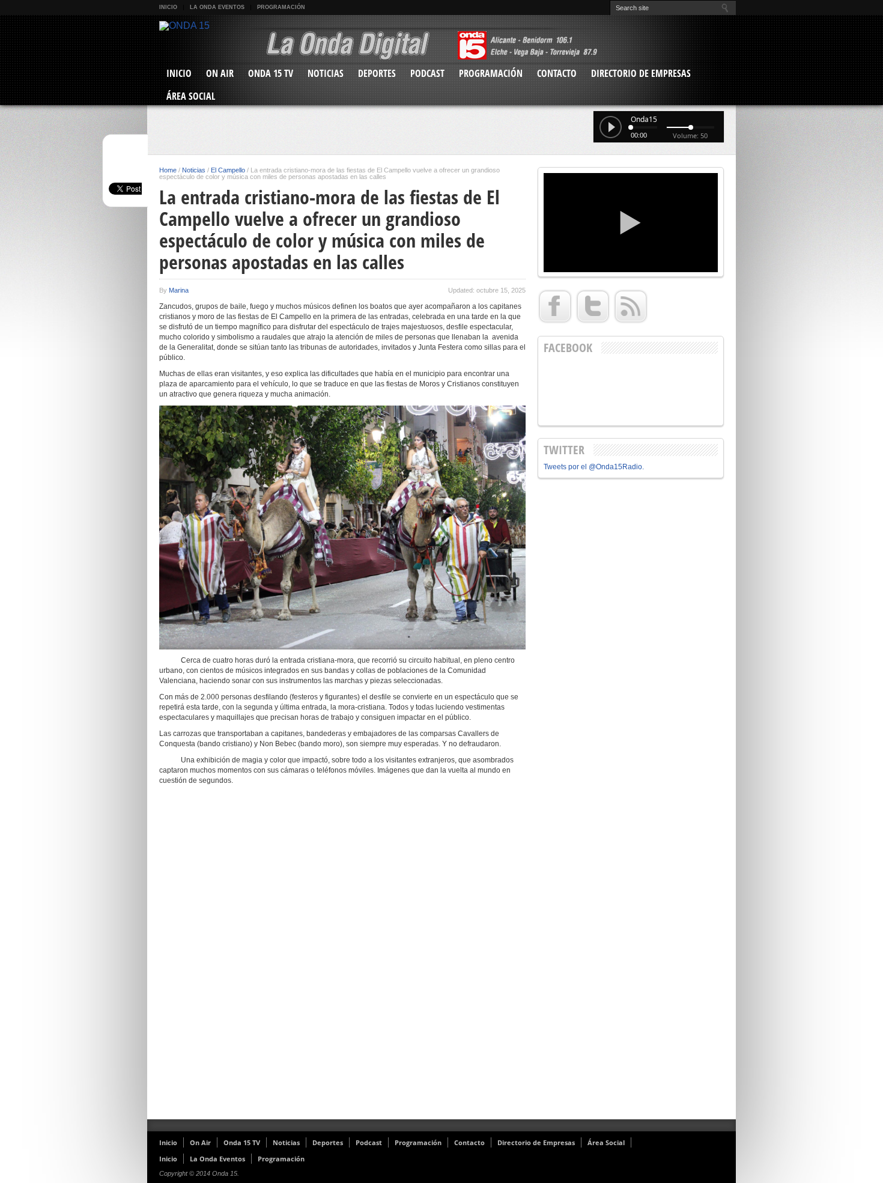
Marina (179, 290)
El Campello (228, 170)
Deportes (377, 73)
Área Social (190, 96)
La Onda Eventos (217, 7)
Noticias (326, 73)
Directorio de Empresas (641, 73)
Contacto (557, 73)
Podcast (427, 73)
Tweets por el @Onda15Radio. (594, 467)
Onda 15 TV (270, 73)
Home (168, 170)
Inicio (168, 7)
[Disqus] (342, 957)
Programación (281, 7)
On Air (220, 73)
